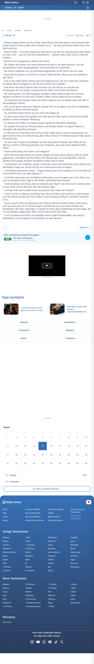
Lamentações (53, 552)
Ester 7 (24, 338)
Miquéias (74, 545)
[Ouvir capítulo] (88, 8)
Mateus (6, 584)
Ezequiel (51, 556)
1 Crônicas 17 (24, 330)
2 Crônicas (29, 548)
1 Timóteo (52, 584)
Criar (81, 35)
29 (77, 455)
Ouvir (71, 35)
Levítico (6, 545)
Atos (5, 599)
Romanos (7, 602)
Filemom (51, 595)
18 (69, 446)
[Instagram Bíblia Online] (32, 642)
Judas (72, 599)
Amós (50, 570)
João (5, 595)
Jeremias (51, 548)
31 (8, 463)
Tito (49, 591)
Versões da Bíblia (32, 509)
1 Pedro (51, 606)
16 (51, 446)
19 (77, 446)
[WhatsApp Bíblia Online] (44, 642)
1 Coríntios (7, 606)
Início (5, 509)
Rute (5, 563)
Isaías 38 (24, 322)
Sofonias (74, 556)
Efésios (28, 591)
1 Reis (27, 537)
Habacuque (75, 552)
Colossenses (30, 599)
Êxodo (5, 541)
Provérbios (30, 570)
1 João (73, 588)
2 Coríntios (30, 584)
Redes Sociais (54, 516)
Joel (49, 567)
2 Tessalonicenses (33, 606)
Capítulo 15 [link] (28, 30)
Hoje (5, 513)
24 (34, 455)
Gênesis (6, 537)
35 (43, 463)
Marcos (6, 588)
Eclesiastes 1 (70, 322)
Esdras (28, 552)
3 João (73, 595)
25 (43, 455)
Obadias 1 (70, 330)
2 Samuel (7, 570)
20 (86, 446)
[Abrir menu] (87, 2)
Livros (9, 30)
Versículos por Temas (34, 520)
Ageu (72, 559)
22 (16, 455)
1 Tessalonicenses (33, 602)
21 (8, 455)
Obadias (74, 537)
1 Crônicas (29, 545)
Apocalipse (75, 602)
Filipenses (29, 595)
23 (25, 455)
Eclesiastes (52, 537)
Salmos (28, 567)
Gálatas (28, 588)
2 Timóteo (52, 588)
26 (51, 455)
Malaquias (74, 567)
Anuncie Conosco (55, 520)
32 (16, 463)
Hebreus (51, 599)
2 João (73, 591)
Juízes (5, 559)
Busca (5, 520)
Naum (73, 548)
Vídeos (51, 513)
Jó (26, 563)
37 (60, 463)
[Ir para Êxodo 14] (4, 227)
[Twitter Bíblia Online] (62, 642)
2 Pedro (73, 584)
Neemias (29, 556)
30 (86, 455)
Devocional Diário (33, 513)
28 (69, 455)
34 (34, 463)
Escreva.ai (7, 622)
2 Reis (27, 541)
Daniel (50, 559)
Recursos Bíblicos (32, 516)
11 (8, 446)
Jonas (72, 541)
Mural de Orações (56, 509)
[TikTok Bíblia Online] (56, 642)
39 (77, 463)
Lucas (5, 591)
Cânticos (51, 541)
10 (86, 437)
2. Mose (18, 30)
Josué (5, 556)
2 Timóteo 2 (70, 338)
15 (15, 7)
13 (25, 446)
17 (60, 446)
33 (25, 463)
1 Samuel (7, 567)
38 (69, 463)
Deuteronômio (9, 552)
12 (16, 446)
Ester (27, 559)
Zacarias (74, 563)
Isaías (50, 545)
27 (60, 455)
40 (86, 463)
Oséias (51, 563)
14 (34, 446)
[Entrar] (75, 2)
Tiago (50, 602)
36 (51, 463)
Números (7, 548)
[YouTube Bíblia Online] (38, 642)
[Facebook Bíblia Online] (50, 642)
